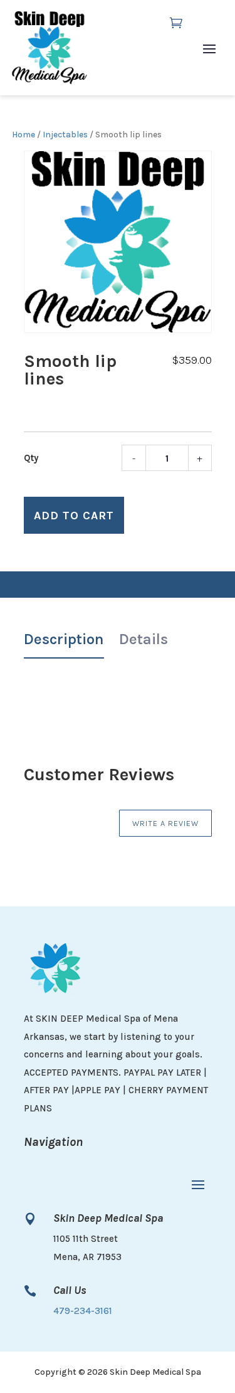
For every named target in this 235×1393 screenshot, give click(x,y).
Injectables (65, 134)
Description (64, 639)
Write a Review (165, 823)
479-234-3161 (82, 1310)
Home (23, 134)
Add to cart (74, 515)
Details (143, 639)
